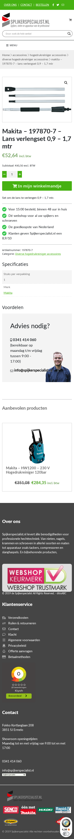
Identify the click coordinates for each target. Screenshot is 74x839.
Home (6, 55)
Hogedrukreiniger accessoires (48, 55)
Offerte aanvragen (20, 651)
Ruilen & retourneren (22, 623)
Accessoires (20, 55)
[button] (66, 82)
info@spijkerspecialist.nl (33, 370)
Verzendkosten (18, 617)
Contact (26, 5)
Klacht (12, 634)
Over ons (10, 5)
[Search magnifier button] (69, 33)
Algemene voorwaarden (24, 640)
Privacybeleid (17, 645)
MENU (13, 45)
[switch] (66, 834)
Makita (8, 292)
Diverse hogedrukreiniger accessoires (25, 59)
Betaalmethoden (19, 657)
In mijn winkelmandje (39, 186)
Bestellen (42, 5)
